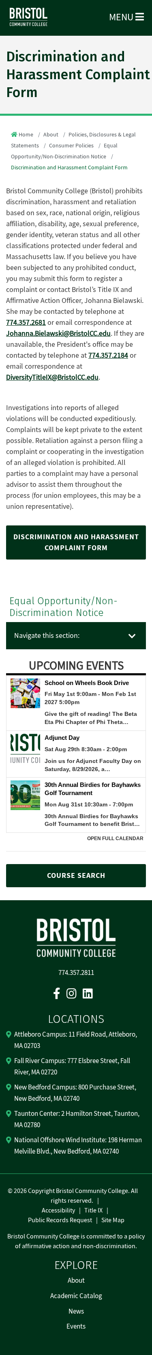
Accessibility (58, 1210)
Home (26, 134)
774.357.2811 (76, 972)
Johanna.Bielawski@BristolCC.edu (58, 333)
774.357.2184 (108, 355)
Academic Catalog (76, 1296)
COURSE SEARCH (76, 876)
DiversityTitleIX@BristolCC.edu (52, 377)
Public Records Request (60, 1220)
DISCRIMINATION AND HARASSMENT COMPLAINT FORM (76, 542)
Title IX (93, 1210)
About (50, 134)
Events (76, 1326)
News (76, 1311)
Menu (122, 17)
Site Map (112, 1220)
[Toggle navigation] (132, 636)
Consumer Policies (71, 145)
